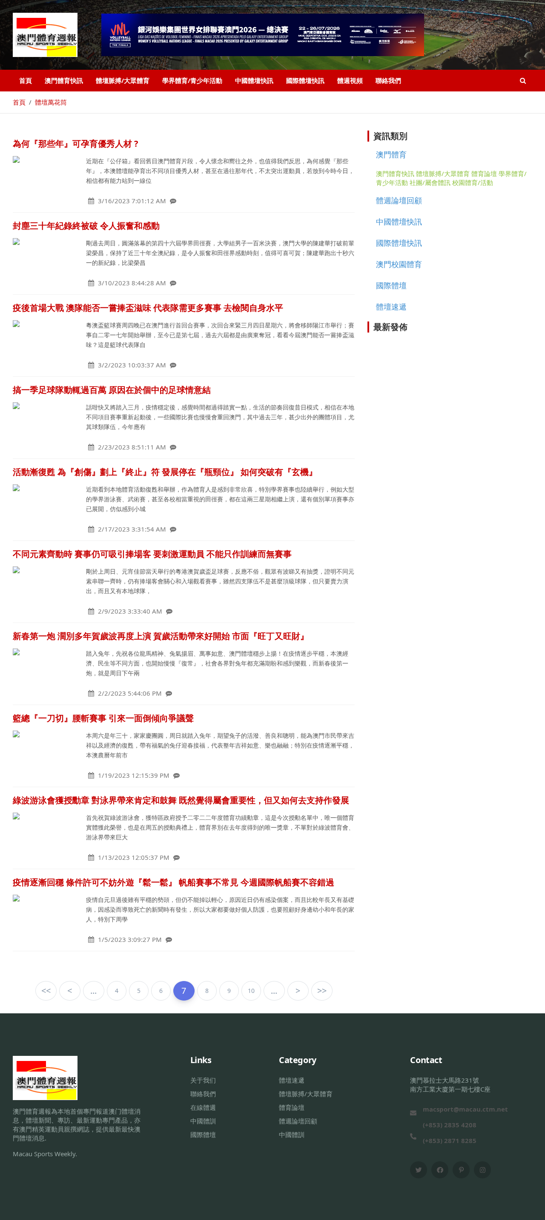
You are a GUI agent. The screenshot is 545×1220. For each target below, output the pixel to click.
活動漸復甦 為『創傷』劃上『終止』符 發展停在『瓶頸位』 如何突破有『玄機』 (165, 472)
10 (251, 991)
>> (322, 990)
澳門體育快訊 (64, 80)
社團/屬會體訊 (430, 182)
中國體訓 (203, 1121)
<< (46, 990)
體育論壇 (484, 173)
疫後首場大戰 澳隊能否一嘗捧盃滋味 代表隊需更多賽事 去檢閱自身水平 (148, 307)
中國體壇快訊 (254, 80)
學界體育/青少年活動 (192, 80)
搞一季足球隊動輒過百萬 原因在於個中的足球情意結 (112, 389)
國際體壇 (391, 285)
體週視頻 (350, 80)
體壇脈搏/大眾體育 (122, 80)
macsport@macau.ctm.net (465, 1109)
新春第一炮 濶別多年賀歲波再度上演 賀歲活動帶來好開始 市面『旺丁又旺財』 (161, 636)
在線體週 (203, 1107)
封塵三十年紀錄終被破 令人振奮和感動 (86, 225)
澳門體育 (391, 154)
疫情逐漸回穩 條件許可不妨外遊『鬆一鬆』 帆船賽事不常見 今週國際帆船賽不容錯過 (173, 882)
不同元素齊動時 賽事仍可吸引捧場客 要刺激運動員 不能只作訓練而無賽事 (152, 554)
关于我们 (203, 1080)
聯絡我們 (388, 80)
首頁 (25, 80)
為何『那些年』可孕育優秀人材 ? (75, 143)
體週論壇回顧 (399, 200)
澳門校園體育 (399, 264)
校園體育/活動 (472, 182)
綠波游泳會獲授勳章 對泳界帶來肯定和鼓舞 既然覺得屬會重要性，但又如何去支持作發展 (181, 800)
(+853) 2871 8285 (449, 1140)
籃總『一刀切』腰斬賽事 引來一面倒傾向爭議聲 (103, 718)
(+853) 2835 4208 (449, 1124)
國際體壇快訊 (305, 80)
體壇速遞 (391, 306)
